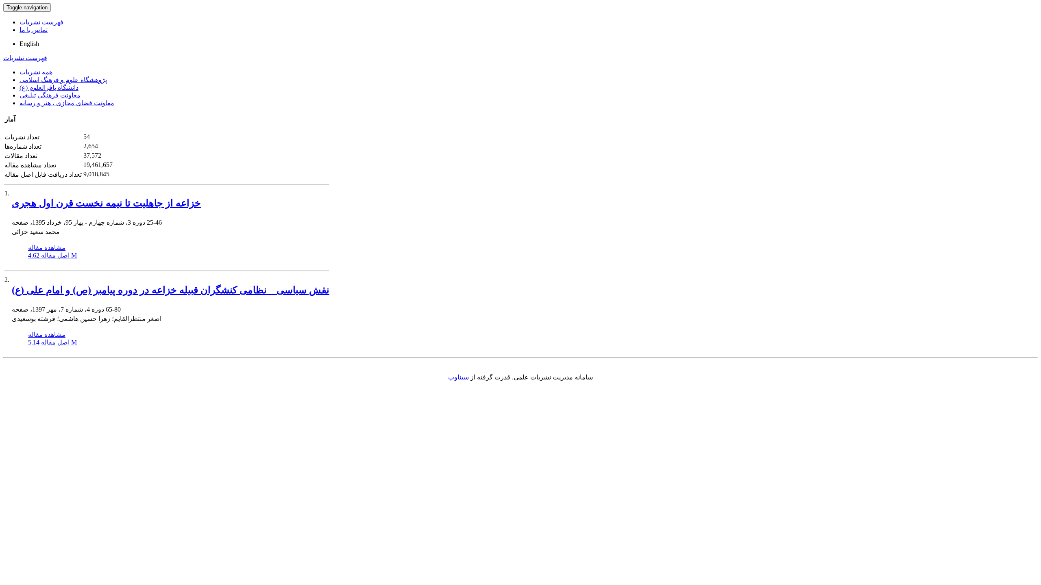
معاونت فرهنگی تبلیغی (50, 95)
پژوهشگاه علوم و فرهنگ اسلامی (63, 79)
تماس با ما (34, 29)
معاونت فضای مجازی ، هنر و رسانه (67, 103)
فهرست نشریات (41, 22)
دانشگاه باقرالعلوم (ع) (49, 87)
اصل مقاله (52, 255)
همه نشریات (36, 72)
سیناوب (458, 377)
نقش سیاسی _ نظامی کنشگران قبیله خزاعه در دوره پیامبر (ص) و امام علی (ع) (170, 290)
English (29, 43)
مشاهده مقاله (46, 247)
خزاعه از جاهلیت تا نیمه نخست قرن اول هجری (106, 203)
